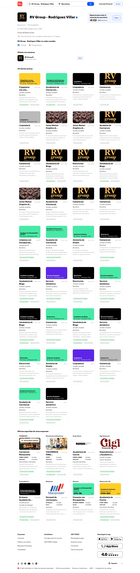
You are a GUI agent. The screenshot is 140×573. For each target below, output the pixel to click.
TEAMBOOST (23, 436)
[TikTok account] (18, 563)
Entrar (118, 4)
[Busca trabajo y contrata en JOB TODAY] (20, 4)
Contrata (21, 538)
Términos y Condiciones (79, 568)
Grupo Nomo (77, 436)
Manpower (49, 481)
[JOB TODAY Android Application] (116, 539)
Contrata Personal (105, 4)
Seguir (116, 18)
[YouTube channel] (29, 563)
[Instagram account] (22, 563)
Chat (80, 58)
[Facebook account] (25, 563)
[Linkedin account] (36, 563)
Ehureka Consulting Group (54, 436)
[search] (90, 4)
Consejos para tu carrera (53, 538)
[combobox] (44, 4)
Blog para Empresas (25, 546)
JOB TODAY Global (50, 542)
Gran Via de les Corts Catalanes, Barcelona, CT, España (40, 36)
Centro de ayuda (77, 549)
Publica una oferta (24, 542)
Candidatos (22, 549)
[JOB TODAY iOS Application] (103, 539)
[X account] (33, 563)
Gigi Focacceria (105, 436)
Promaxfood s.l (24, 481)
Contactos (74, 546)
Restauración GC (105, 481)
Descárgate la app (77, 538)
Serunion (76, 481)
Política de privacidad (63, 568)
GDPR (91, 568)
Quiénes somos (76, 542)
